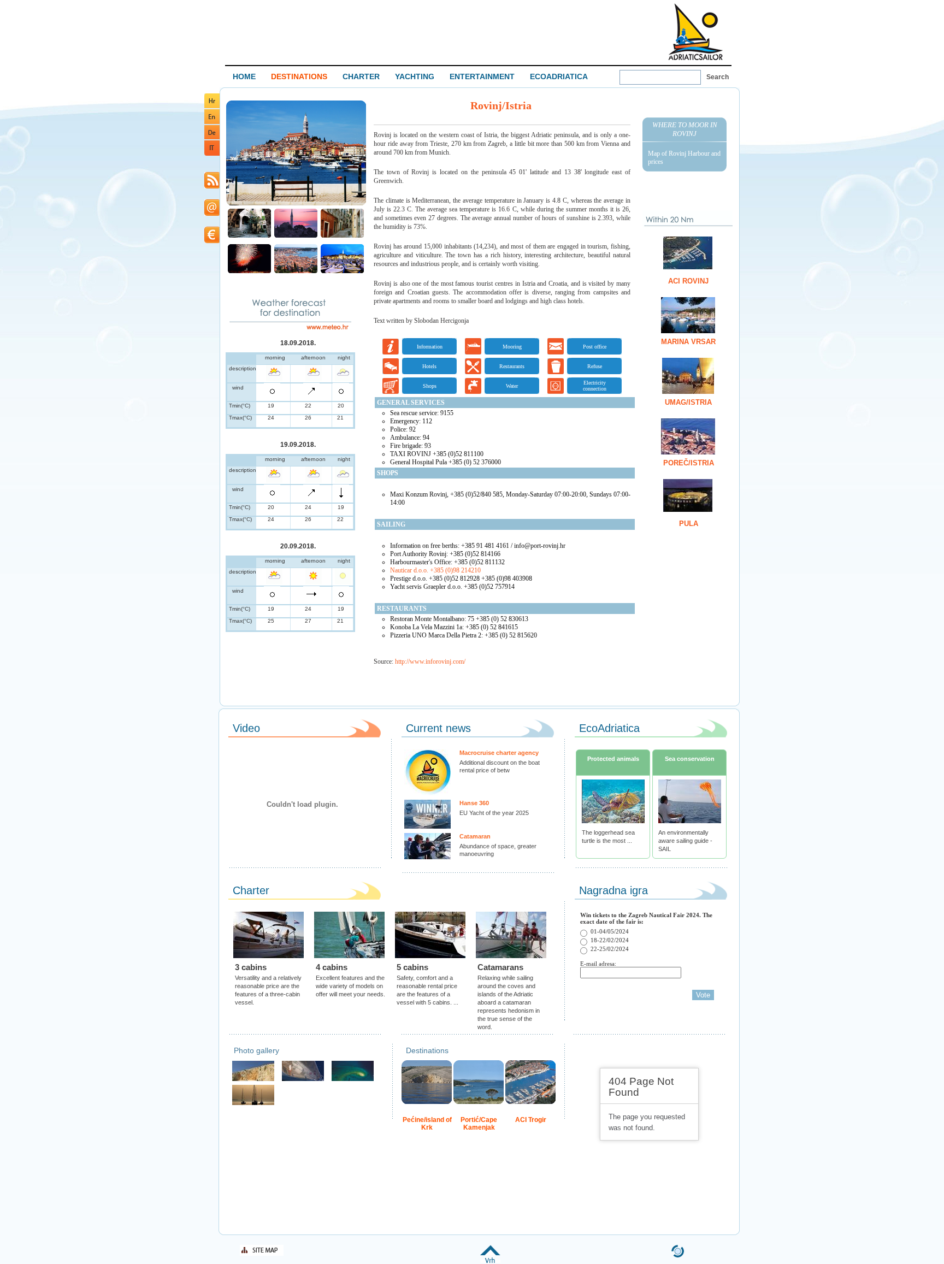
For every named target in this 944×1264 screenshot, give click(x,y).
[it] (212, 154)
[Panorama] (296, 272)
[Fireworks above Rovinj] (249, 272)
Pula (688, 523)
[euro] (212, 241)
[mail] (212, 214)
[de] (212, 137)
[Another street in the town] (342, 236)
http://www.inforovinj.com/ (430, 661)
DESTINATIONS (299, 76)
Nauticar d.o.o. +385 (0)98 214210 (435, 570)
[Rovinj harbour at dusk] (342, 272)
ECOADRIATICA (559, 76)
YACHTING (414, 76)
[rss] (212, 187)
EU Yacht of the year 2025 (494, 813)
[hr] (212, 106)
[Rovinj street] (249, 236)
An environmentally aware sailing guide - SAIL (685, 840)
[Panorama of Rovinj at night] (296, 236)
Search (717, 77)
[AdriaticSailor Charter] (253, 1104)
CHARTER (361, 76)
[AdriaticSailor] (302, 1080)
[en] (212, 122)
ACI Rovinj (688, 281)
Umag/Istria (688, 402)
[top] (490, 1261)
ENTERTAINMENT (482, 76)
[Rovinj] (296, 204)
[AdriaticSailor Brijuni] (352, 1080)
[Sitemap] (262, 1254)
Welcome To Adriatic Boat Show (695, 31)
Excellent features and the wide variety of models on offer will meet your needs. (350, 985)
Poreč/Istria (688, 463)
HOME (244, 76)
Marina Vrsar (688, 342)
